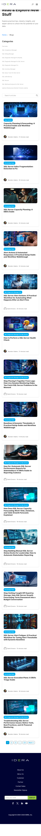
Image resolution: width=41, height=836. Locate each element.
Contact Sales (20, 786)
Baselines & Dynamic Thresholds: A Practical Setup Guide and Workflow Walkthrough (20, 425)
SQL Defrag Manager (8, 54)
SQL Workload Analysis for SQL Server (12, 84)
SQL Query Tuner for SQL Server (11, 73)
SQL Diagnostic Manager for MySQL (12, 57)
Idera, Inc (20, 774)
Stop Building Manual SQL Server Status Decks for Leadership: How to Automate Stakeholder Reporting (20, 553)
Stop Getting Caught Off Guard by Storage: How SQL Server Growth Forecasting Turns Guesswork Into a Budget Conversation (20, 596)
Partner (20, 782)
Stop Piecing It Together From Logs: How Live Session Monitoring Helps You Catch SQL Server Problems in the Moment (20, 384)
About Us (20, 770)
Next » (31, 743)
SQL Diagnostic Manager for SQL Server (13, 61)
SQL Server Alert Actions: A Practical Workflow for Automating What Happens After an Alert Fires (20, 298)
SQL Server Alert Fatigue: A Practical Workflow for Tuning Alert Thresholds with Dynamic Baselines (20, 637)
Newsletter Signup (20, 790)
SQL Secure (5, 80)
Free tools (5, 46)
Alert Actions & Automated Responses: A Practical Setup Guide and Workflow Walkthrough (20, 255)
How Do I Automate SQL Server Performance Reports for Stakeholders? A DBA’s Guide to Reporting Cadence (18, 469)
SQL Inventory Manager (8, 69)
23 (25, 743)
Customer (20, 778)
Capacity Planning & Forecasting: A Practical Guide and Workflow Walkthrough (19, 125)
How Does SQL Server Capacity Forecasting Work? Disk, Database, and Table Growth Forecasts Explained (19, 511)
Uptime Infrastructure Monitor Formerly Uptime (15, 88)
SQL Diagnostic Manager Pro (10, 65)
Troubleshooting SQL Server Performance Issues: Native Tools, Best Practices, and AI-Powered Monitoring (19, 724)
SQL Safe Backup (7, 76)
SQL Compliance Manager (9, 50)
